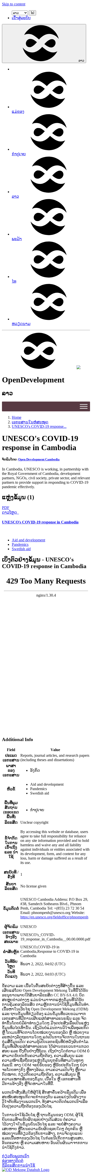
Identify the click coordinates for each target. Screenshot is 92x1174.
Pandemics (20, 544)
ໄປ (32, 13)
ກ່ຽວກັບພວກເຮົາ (15, 1156)
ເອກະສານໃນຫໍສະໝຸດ (30, 422)
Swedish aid (21, 549)
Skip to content (13, 4)
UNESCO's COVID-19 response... (39, 426)
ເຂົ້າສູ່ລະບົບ (21, 18)
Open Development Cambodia (39, 459)
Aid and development (28, 540)
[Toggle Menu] (84, 406)
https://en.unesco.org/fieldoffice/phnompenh (54, 917)
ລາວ (81, 60)
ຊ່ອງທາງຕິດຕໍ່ (12, 1161)
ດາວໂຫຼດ (10, 512)
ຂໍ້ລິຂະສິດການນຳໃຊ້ (18, 1165)
